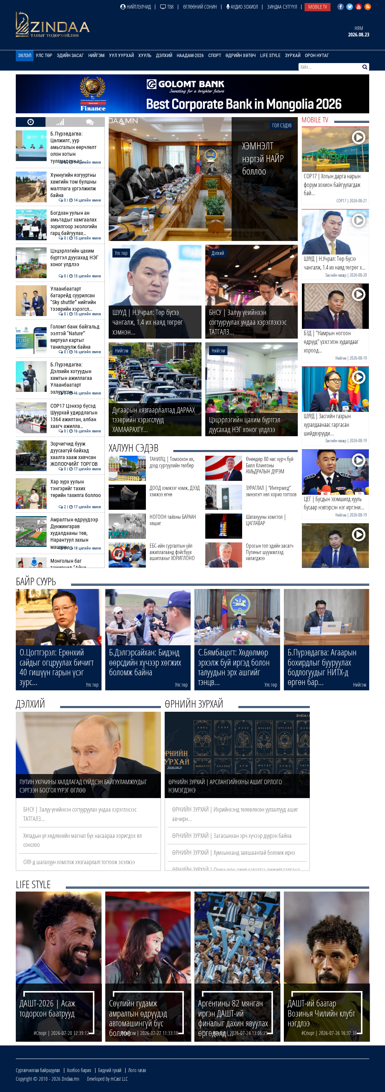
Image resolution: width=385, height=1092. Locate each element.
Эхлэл (24, 55)
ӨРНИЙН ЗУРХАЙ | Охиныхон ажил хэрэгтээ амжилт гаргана (236, 869)
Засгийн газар (335, 275)
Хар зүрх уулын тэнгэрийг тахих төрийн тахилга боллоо (75, 489)
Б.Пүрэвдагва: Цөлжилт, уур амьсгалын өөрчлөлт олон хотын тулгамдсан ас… (75, 147)
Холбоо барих (79, 1070)
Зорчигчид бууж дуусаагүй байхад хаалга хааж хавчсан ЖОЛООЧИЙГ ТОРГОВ (75, 454)
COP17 (341, 200)
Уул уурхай (121, 55)
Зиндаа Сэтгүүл (282, 6)
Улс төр (44, 55)
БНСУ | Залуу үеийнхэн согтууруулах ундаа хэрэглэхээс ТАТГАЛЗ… (79, 813)
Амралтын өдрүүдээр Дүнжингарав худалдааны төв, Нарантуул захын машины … (75, 533)
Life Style (270, 55)
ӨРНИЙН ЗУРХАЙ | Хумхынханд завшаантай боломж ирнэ (233, 852)
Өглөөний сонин (200, 6)
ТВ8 (170, 6)
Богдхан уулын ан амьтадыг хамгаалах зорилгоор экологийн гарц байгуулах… (75, 223)
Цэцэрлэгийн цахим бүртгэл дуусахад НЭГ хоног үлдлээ (75, 258)
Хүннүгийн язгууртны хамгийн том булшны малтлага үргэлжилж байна (75, 185)
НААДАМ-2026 (190, 55)
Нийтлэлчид (138, 6)
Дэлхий (164, 55)
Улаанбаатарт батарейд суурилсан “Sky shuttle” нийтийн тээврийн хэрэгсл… (75, 299)
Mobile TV (317, 6)
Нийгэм (96, 55)
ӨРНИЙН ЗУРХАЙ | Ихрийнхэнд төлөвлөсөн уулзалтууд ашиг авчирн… (235, 813)
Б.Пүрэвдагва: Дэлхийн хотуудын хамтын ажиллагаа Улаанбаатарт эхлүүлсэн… (75, 378)
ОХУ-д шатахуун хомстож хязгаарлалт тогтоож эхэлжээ (79, 861)
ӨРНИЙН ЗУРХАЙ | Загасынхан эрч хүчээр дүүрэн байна (232, 835)
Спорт (214, 55)
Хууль (145, 55)
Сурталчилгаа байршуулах (38, 1070)
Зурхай (292, 55)
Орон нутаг (317, 55)
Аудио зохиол (244, 6)
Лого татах (137, 1070)
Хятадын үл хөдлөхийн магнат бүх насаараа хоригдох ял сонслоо (82, 840)
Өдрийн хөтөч (241, 55)
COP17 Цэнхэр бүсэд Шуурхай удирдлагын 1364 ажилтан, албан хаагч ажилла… (75, 416)
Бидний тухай (109, 1070)
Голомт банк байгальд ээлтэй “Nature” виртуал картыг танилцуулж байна (75, 337)
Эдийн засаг (70, 55)
